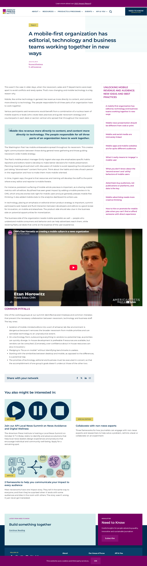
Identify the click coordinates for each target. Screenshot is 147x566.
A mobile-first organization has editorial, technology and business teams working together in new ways (122, 110)
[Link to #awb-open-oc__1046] (110, 11)
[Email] (90, 378)
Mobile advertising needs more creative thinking (120, 198)
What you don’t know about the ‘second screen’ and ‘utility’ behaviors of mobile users (120, 171)
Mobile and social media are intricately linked (119, 135)
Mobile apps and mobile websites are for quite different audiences (121, 147)
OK (95, 561)
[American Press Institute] (9, 8)
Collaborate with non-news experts (96, 425)
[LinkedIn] (86, 378)
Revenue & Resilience (36, 64)
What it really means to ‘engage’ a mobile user (122, 158)
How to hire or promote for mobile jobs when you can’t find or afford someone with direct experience (122, 211)
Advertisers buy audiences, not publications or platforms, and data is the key (120, 186)
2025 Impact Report (82, 3)
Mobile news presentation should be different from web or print (121, 124)
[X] (81, 378)
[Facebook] (77, 378)
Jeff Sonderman (36, 67)
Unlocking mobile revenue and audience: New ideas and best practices (119, 92)
